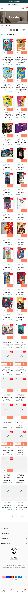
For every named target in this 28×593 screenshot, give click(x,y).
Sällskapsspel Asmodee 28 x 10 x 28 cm (7, 450)
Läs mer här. (19, 562)
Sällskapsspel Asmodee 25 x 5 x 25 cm (7, 424)
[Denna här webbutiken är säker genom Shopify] (14, 557)
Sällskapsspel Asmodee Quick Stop (21, 317)
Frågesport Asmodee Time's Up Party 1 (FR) (7, 115)
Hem (2, 25)
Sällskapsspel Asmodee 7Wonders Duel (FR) (21, 505)
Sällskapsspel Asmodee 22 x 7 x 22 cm (20, 397)
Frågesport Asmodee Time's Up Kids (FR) (7, 87)
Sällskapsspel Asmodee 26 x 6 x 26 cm (20, 424)
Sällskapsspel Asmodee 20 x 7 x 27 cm (20, 370)
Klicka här (16, 1)
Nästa (21, 516)
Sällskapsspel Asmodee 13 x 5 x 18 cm (20, 344)
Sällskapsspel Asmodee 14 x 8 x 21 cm (7, 370)
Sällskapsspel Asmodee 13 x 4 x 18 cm (7, 344)
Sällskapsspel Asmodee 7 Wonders (21, 450)
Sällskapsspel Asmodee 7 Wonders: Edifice (7, 505)
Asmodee (7, 56)
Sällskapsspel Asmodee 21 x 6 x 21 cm (7, 397)
